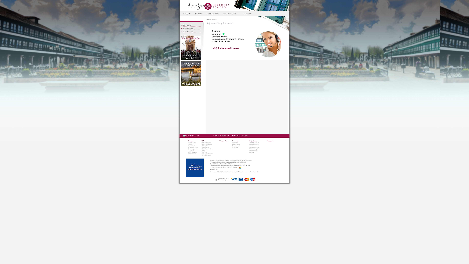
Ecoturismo (235, 142)
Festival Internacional (207, 144)
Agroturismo (235, 147)
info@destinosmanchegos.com (226, 48)
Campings (251, 152)
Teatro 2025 (204, 152)
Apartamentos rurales (254, 147)
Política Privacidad (188, 32)
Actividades (235, 141)
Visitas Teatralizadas (206, 155)
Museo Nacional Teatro (207, 149)
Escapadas (270, 141)
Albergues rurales (253, 150)
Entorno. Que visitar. (193, 149)
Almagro (186, 13)
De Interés (245, 135)
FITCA (203, 150)
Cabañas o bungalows (254, 149)
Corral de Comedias (206, 142)
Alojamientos (253, 141)
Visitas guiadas (223, 141)
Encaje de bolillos (192, 152)
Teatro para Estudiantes (207, 153)
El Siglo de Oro (205, 147)
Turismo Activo (236, 145)
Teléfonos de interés (193, 147)
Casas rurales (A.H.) (254, 144)
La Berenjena (191, 150)
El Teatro (198, 13)
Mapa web (225, 135)
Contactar (247, 13)
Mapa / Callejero (192, 153)
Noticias (216, 135)
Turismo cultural (236, 144)
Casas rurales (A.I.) (254, 142)
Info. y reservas (187, 25)
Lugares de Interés (192, 145)
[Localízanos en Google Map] (240, 167)
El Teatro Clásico (206, 145)
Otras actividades (229, 13)
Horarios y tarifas (192, 142)
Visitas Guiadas (212, 13)
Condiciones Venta (188, 28)
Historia (190, 144)
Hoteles (251, 145)
